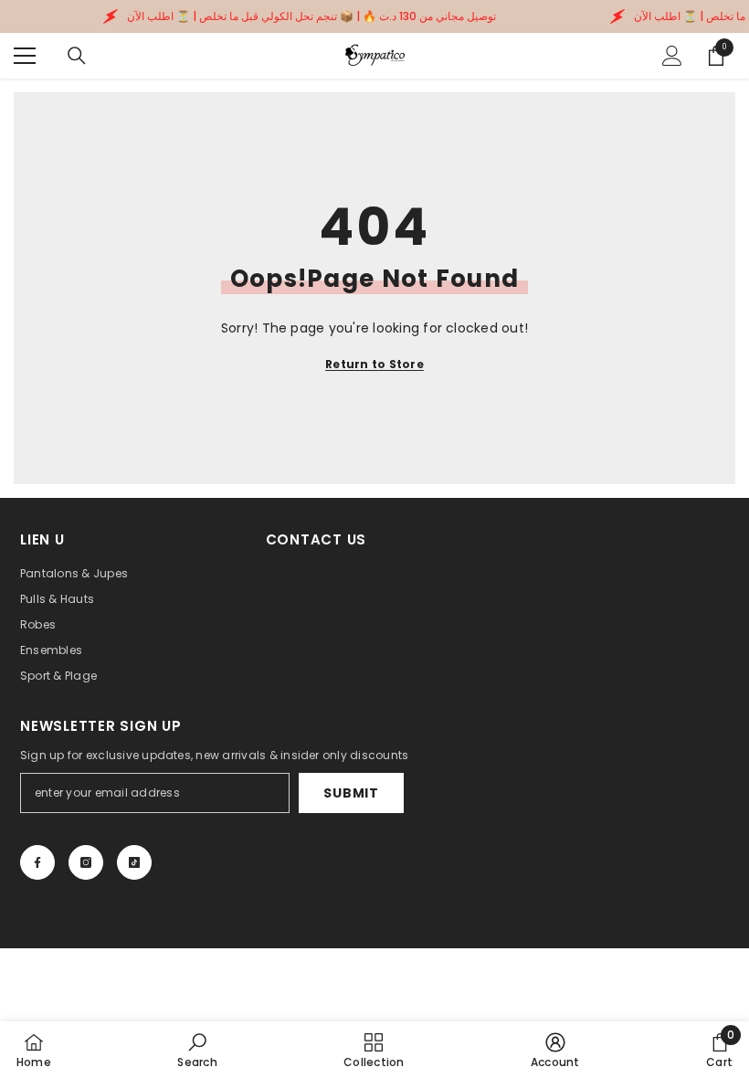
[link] (196, 1049)
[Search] (77, 56)
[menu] (25, 56)
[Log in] (672, 56)
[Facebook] (37, 862)
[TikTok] (134, 862)
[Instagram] (86, 862)
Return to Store (374, 364)
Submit (350, 793)
